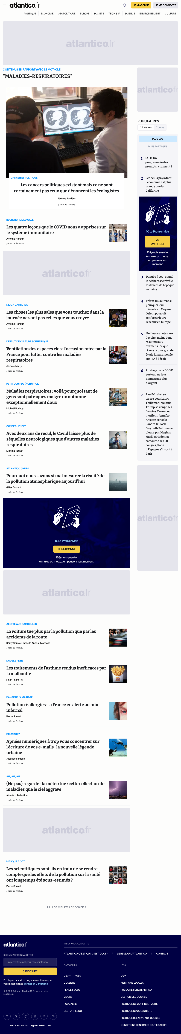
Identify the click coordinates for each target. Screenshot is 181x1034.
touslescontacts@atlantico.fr (30, 1025)
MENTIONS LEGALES (132, 982)
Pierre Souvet (13, 716)
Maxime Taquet (14, 450)
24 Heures (146, 127)
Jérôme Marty (14, 366)
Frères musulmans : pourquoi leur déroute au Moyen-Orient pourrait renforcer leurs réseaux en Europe (159, 311)
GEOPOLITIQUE (66, 13)
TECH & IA (114, 13)
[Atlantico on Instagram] (44, 1016)
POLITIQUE (30, 13)
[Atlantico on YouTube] (53, 1016)
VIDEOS (68, 996)
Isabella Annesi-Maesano (36, 642)
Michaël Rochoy (15, 408)
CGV (123, 975)
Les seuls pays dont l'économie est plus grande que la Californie (158, 184)
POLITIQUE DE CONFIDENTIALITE (139, 1003)
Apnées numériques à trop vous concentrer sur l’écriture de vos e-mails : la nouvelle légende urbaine (53, 747)
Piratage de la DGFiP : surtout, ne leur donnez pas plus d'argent (160, 377)
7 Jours (160, 127)
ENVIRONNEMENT (149, 13)
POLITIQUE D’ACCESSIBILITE (136, 1010)
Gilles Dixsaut (13, 487)
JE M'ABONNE (141, 5)
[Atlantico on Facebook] (25, 1016)
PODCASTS (70, 1003)
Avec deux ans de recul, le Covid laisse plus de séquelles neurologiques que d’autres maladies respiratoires (52, 439)
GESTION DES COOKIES (134, 996)
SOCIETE (99, 13)
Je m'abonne (67, 549)
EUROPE (84, 13)
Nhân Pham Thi (14, 679)
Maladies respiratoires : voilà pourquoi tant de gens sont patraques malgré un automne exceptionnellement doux (52, 397)
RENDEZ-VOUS (72, 989)
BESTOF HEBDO (73, 1010)
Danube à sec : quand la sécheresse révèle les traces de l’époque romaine (160, 283)
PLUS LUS (157, 138)
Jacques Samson (15, 758)
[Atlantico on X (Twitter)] (16, 1016)
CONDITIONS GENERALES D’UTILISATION (144, 1024)
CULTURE (170, 13)
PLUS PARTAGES (157, 146)
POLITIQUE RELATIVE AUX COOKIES (140, 1017)
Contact (162, 953)
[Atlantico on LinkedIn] (34, 1016)
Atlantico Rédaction (17, 795)
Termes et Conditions (36, 983)
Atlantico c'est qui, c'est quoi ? (86, 953)
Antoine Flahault (15, 238)
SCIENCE (130, 13)
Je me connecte (166, 5)
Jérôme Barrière (66, 198)
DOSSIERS (69, 982)
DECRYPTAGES (72, 975)
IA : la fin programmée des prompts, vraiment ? (158, 162)
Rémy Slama (13, 642)
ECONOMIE (47, 13)
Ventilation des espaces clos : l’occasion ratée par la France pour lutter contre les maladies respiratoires (56, 354)
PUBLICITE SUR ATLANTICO (136, 989)
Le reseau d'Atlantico (132, 953)
